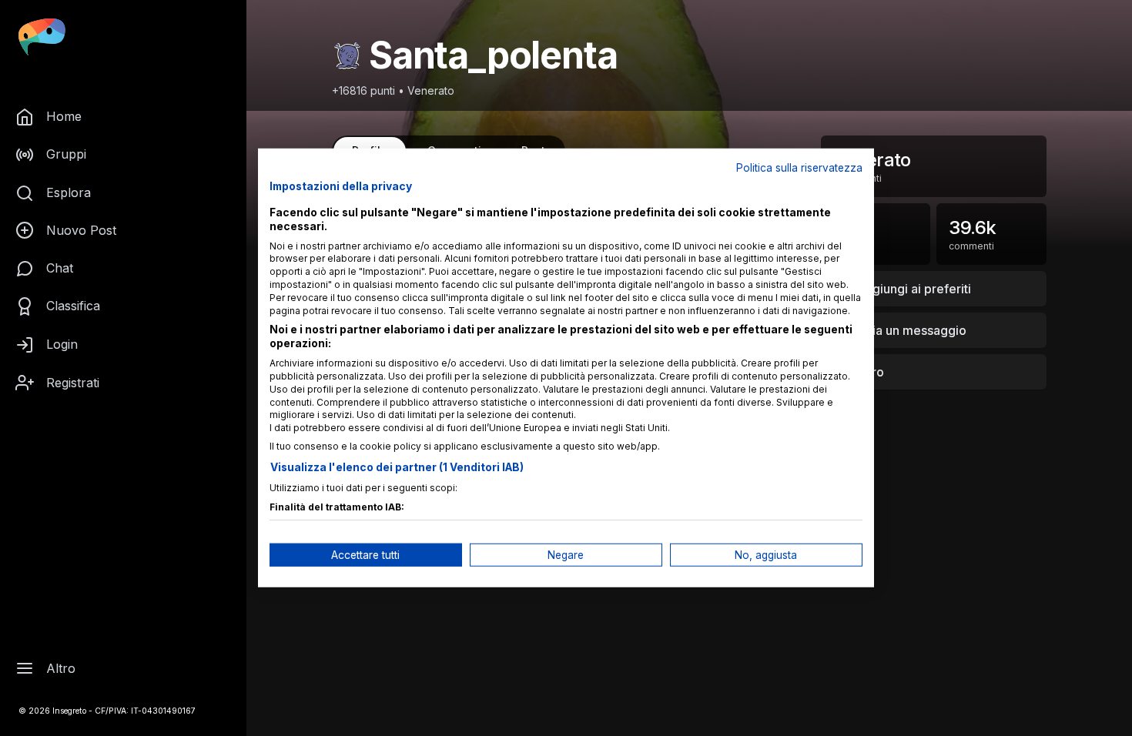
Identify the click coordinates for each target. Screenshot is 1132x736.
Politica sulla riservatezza (799, 168)
